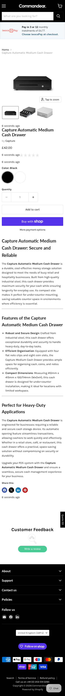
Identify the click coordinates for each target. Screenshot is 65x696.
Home (5, 49)
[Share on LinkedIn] (18, 490)
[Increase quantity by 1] (33, 197)
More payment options (32, 229)
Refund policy (47, 678)
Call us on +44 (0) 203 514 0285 (32, 681)
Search (10, 678)
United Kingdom (31, 632)
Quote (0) (62, 519)
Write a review (32, 548)
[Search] (58, 16)
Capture (10, 140)
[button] (10, 112)
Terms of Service (27, 678)
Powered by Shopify (32, 689)
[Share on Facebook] (4, 490)
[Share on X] (11, 490)
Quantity (7, 189)
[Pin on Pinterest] (25, 490)
